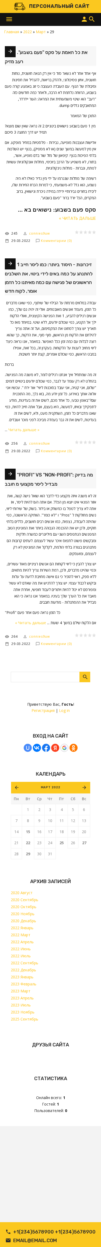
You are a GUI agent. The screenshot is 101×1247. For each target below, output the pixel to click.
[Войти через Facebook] (46, 748)
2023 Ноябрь (22, 1012)
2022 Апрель (22, 941)
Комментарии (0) (56, 240)
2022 (27, 31)
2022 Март (20, 934)
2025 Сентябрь (24, 1019)
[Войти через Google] (64, 748)
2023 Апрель (22, 998)
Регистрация (43, 710)
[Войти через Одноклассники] (73, 748)
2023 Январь (22, 976)
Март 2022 (50, 787)
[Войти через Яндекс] (55, 748)
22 (28, 842)
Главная (11, 31)
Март (41, 31)
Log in (64, 710)
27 (84, 842)
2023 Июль (21, 1005)
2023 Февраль (23, 983)
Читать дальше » (77, 218)
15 (28, 831)
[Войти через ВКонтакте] (37, 748)
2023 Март (20, 990)
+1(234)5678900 (33, 1232)
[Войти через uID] (28, 748)
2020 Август (22, 892)
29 (28, 853)
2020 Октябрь (23, 906)
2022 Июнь (21, 948)
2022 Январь (22, 927)
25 (62, 842)
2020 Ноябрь (22, 913)
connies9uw (39, 233)
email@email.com (35, 1240)
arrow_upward (89, 1235)
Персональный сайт (59, 6)
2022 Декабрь (23, 969)
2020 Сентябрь (24, 899)
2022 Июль (21, 955)
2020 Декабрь (23, 920)
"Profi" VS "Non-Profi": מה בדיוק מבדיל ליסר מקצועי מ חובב (49, 479)
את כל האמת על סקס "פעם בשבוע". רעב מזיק (46, 57)
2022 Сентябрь (24, 962)
